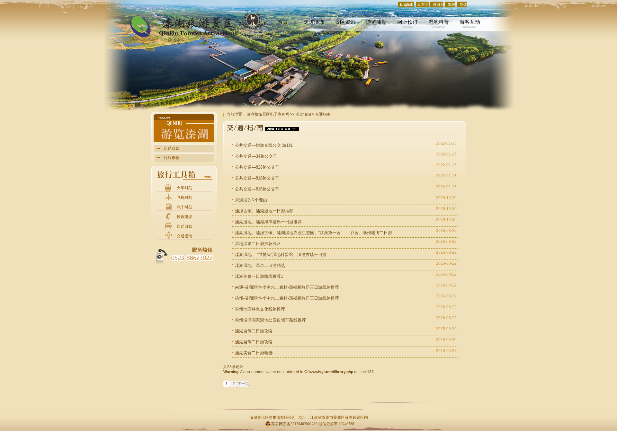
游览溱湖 (303, 114)
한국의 (438, 4)
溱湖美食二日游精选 (254, 352)
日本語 (423, 4)
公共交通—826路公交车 (257, 167)
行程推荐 (171, 157)
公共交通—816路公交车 (257, 189)
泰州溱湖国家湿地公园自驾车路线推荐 (270, 320)
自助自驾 (171, 148)
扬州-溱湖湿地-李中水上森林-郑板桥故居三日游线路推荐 (287, 298)
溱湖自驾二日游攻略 (254, 331)
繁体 (452, 4)
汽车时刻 (184, 207)
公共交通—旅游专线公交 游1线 (264, 145)
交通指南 (184, 236)
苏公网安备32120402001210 (294, 424)
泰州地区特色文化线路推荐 (260, 309)
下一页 (243, 384)
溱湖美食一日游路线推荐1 (259, 276)
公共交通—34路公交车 (256, 156)
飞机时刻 (184, 197)
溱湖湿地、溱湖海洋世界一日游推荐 (268, 221)
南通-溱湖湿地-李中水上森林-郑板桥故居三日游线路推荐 (287, 287)
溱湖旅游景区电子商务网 (268, 114)
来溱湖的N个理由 (251, 200)
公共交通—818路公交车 (257, 178)
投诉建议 (184, 217)
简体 (463, 4)
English (406, 4)
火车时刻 (184, 188)
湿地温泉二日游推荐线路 (258, 243)
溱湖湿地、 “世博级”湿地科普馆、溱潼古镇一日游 (280, 254)
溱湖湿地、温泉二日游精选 (260, 265)
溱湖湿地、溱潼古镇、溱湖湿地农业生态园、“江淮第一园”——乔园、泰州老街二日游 (313, 232)
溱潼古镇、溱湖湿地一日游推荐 (264, 210)
